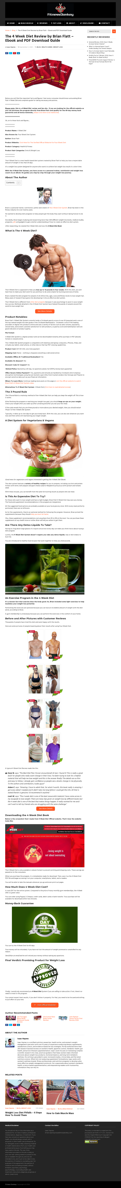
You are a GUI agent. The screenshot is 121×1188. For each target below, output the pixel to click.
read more (14, 1174)
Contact (105, 23)
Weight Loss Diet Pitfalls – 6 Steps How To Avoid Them (23, 1114)
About (71, 23)
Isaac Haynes (11, 47)
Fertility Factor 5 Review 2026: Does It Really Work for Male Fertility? (101, 56)
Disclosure (88, 23)
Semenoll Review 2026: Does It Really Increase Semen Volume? (100, 43)
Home (12, 23)
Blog (13, 30)
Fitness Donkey (10, 1184)
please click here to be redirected (46, 112)
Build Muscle (26, 23)
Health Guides (47, 47)
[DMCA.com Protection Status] (91, 1142)
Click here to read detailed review (57, 387)
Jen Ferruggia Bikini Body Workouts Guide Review (23, 1019)
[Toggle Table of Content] (17, 182)
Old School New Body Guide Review (49, 1018)
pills (14, 222)
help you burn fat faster (39, 514)
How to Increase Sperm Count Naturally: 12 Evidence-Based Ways (101, 52)
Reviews (43, 23)
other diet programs (37, 302)
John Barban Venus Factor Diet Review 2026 (75, 1018)
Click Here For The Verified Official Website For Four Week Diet (42, 142)
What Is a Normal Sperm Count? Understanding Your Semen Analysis (100, 47)
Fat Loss (56, 23)
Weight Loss (58, 47)
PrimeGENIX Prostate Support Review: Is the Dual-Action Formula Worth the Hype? (102, 62)
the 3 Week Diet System (58, 207)
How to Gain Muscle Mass (60, 1113)
